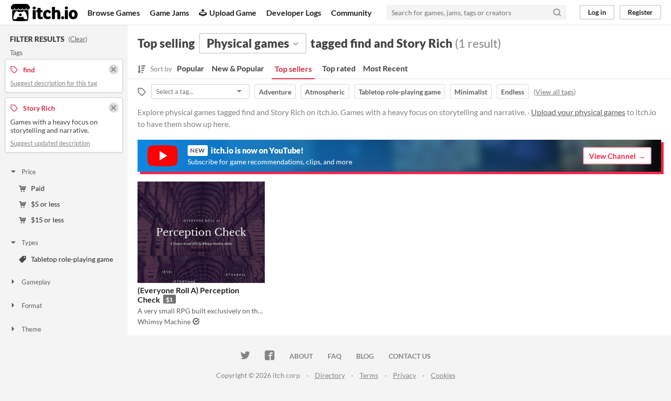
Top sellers (293, 68)
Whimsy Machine (164, 321)
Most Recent (385, 68)
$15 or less (47, 220)
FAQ (334, 356)
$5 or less (45, 204)
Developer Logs (293, 12)
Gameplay (36, 282)
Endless (512, 92)
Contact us (410, 356)
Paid (38, 188)
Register (640, 12)
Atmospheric (325, 92)
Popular (190, 68)
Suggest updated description (50, 143)
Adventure (275, 92)
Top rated (339, 68)
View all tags (554, 92)
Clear (77, 39)
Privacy (404, 375)
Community (351, 12)
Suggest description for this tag (53, 83)
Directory (330, 375)
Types (30, 243)
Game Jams (169, 12)
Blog (365, 356)
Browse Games (113, 12)
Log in (597, 12)
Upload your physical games (578, 112)
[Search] (557, 12)
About (301, 356)
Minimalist (470, 92)
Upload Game (232, 12)
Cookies (443, 375)
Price (29, 172)
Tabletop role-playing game (400, 92)
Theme (31, 329)
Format (32, 305)
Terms (369, 375)
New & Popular (238, 68)
